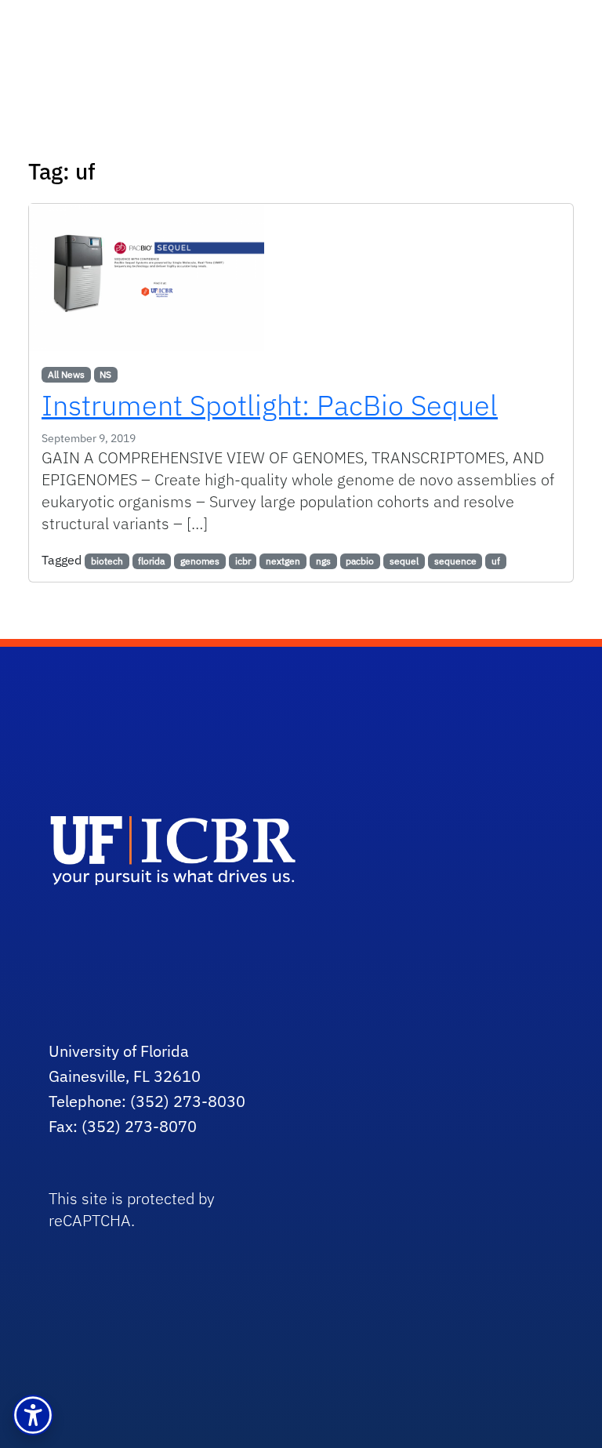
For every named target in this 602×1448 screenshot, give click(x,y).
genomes (199, 561)
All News (66, 374)
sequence (455, 561)
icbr (243, 561)
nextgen (283, 561)
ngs (323, 561)
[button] (33, 1415)
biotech (107, 561)
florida (151, 561)
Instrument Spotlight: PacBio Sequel (270, 404)
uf (495, 561)
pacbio (360, 561)
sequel (404, 561)
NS (105, 374)
